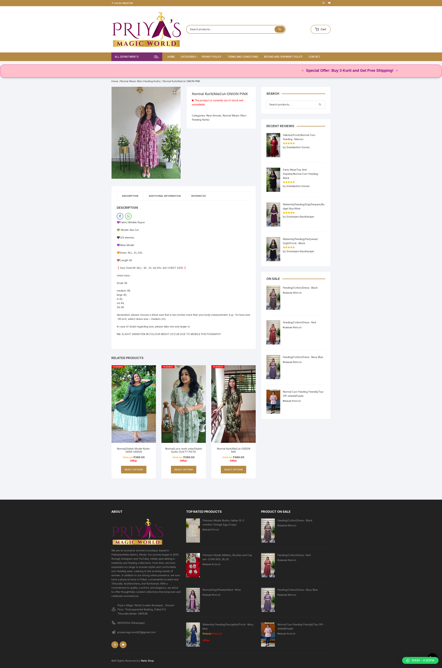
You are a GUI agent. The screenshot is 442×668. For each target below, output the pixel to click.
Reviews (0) (198, 195)
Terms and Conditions (242, 56)
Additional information (165, 195)
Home (171, 56)
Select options (133, 469)
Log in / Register (123, 3)
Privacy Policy (212, 56)
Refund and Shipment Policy (283, 56)
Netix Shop (147, 660)
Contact (314, 56)
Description (130, 195)
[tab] (130, 195)
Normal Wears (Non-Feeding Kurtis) (140, 81)
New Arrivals (213, 115)
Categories (188, 56)
